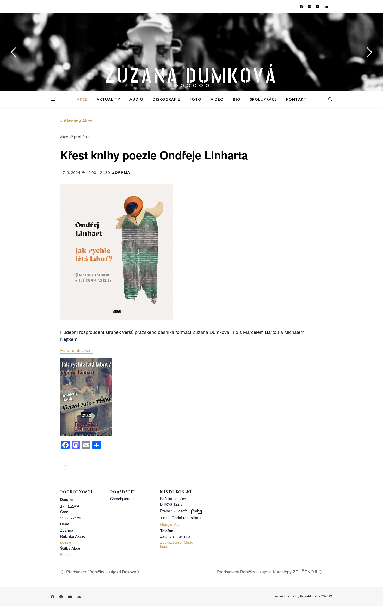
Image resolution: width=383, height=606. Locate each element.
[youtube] (318, 6)
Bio (236, 99)
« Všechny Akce (76, 121)
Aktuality (108, 99)
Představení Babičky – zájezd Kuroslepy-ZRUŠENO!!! (267, 572)
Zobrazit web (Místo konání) (176, 544)
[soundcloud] (326, 6)
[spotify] (310, 6)
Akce (82, 99)
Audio (136, 99)
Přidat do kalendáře (89, 467)
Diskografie (166, 99)
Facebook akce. (76, 350)
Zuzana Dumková (191, 76)
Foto (195, 99)
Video (217, 99)
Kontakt (296, 99)
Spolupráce (263, 99)
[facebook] (302, 6)
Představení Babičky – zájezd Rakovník (102, 572)
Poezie (65, 554)
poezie (65, 542)
